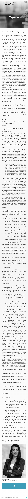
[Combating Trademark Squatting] (14, 486)
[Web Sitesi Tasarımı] (26, 497)
